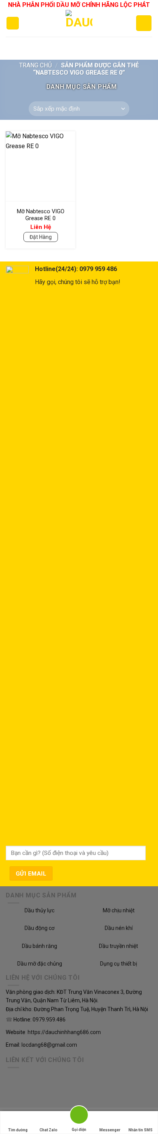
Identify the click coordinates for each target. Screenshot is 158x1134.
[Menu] (13, 23)
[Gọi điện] (79, 1116)
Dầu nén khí (119, 928)
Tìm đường (18, 1130)
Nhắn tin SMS (140, 1130)
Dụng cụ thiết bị (118, 964)
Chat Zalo (49, 1130)
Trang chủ (35, 65)
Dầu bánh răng (39, 946)
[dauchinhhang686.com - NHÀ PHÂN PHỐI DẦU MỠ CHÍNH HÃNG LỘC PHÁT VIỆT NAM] (79, 23)
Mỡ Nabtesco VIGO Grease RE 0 (40, 215)
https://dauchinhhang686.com (64, 1032)
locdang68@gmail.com (49, 1045)
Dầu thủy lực (39, 910)
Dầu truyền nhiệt (118, 946)
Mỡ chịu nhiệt (119, 910)
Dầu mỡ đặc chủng (39, 964)
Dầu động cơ (39, 928)
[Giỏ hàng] (143, 23)
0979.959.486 (49, 1019)
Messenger (109, 1130)
